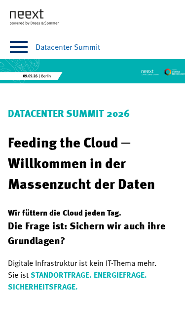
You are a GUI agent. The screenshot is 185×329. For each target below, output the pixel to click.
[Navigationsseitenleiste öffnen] (19, 47)
